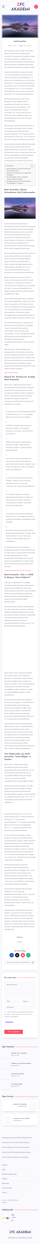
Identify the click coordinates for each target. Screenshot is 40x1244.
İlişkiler (4, 1179)
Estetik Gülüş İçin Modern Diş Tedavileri (15, 1157)
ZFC (13, 1215)
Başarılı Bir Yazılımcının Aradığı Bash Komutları (19, 174)
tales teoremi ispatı (11, 373)
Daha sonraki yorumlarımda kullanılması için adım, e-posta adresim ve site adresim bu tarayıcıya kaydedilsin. (18, 1014)
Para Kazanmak (7, 1188)
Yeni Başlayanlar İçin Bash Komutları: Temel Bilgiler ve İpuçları (19, 182)
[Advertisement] (20, 650)
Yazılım (20, 942)
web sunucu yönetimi (17, 1073)
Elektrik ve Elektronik (9, 1174)
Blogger (4, 1165)
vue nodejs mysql (16, 1084)
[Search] (36, 7)
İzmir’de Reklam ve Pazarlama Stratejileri (15, 1147)
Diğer (4, 1169)
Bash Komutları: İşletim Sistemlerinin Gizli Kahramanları (19, 170)
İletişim (4, 1202)
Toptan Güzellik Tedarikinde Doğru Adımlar (16, 1152)
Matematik (5, 1183)
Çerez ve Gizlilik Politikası (10, 1200)
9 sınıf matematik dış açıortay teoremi (17, 570)
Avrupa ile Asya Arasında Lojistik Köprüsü (15, 1142)
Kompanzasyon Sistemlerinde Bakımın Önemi (17, 1138)
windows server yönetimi (19, 1053)
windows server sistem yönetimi (21, 1063)
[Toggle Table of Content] (31, 166)
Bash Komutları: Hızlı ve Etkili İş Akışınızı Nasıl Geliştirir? (17, 178)
